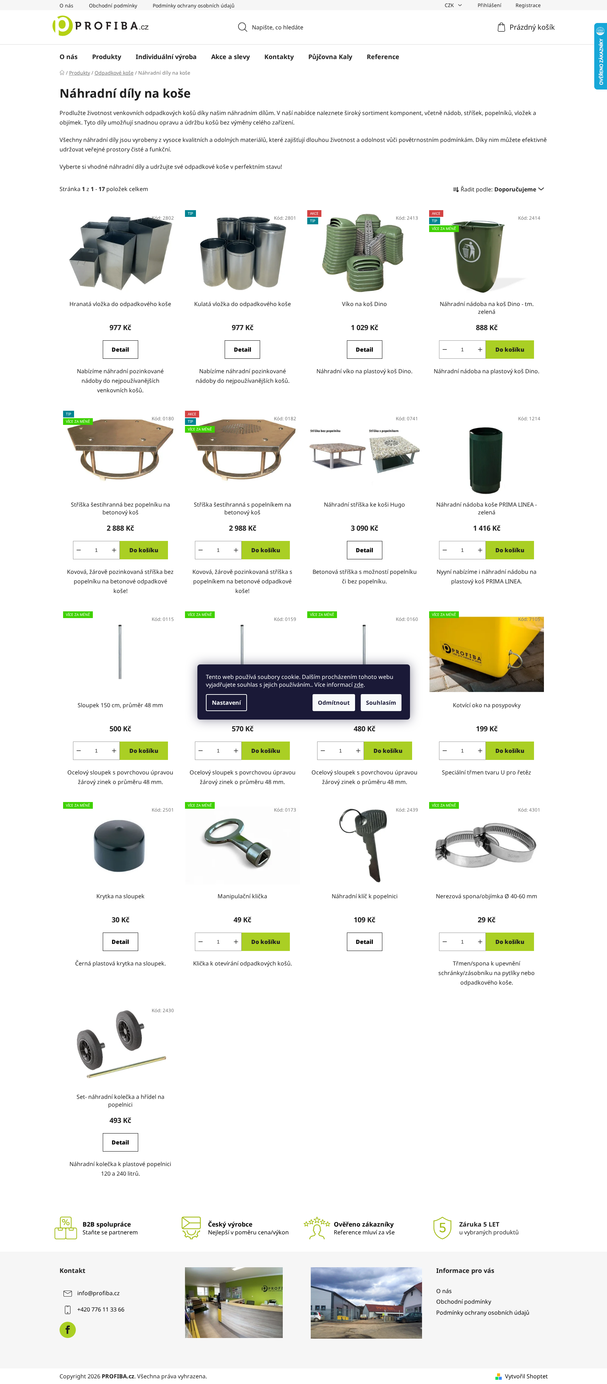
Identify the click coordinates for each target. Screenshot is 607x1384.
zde (359, 684)
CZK (450, 5)
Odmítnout (334, 703)
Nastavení (226, 703)
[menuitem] (68, 57)
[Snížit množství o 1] (444, 349)
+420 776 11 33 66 (100, 1310)
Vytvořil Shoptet (526, 1376)
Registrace (528, 5)
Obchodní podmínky (113, 5)
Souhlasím (381, 703)
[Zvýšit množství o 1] (480, 349)
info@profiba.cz (98, 1293)
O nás (66, 5)
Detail (120, 349)
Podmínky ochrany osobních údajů (194, 5)
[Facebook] (68, 1330)
